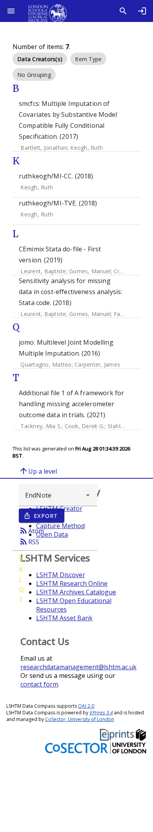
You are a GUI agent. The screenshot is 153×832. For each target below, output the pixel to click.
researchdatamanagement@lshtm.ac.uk (78, 667)
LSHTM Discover (60, 574)
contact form (39, 684)
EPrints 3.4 (101, 712)
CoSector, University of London (79, 719)
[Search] (123, 11)
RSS (29, 541)
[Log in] (142, 11)
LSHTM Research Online (71, 583)
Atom (31, 530)
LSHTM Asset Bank (64, 618)
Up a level (38, 471)
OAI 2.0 (86, 706)
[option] (40, 59)
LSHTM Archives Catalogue (76, 592)
